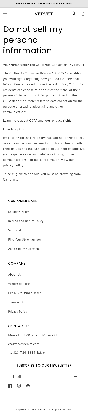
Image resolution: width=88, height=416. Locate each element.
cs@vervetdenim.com (23, 344)
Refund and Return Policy (25, 221)
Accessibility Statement (24, 248)
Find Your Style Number (24, 239)
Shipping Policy (18, 211)
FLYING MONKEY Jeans (24, 293)
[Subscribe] (75, 376)
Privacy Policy (17, 311)
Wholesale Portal (20, 283)
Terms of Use (17, 302)
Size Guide (15, 230)
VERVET (42, 409)
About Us (14, 274)
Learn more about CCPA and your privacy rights (37, 120)
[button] (5, 13)
